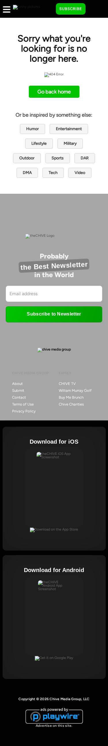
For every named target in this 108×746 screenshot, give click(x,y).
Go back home (54, 92)
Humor (32, 128)
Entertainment (69, 128)
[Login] (95, 9)
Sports (58, 158)
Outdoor (27, 158)
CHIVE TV (67, 383)
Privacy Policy (24, 411)
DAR (85, 158)
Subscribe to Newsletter (54, 314)
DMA (27, 172)
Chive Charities (71, 404)
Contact (19, 397)
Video (80, 172)
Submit (18, 390)
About (17, 383)
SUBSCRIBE (70, 9)
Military (70, 143)
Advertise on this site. (54, 726)
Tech (53, 172)
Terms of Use (23, 404)
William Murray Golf (75, 390)
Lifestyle (39, 143)
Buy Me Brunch (71, 397)
